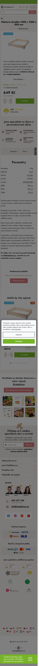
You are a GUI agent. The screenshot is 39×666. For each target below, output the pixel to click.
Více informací (16, 329)
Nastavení (19, 335)
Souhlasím (18, 341)
